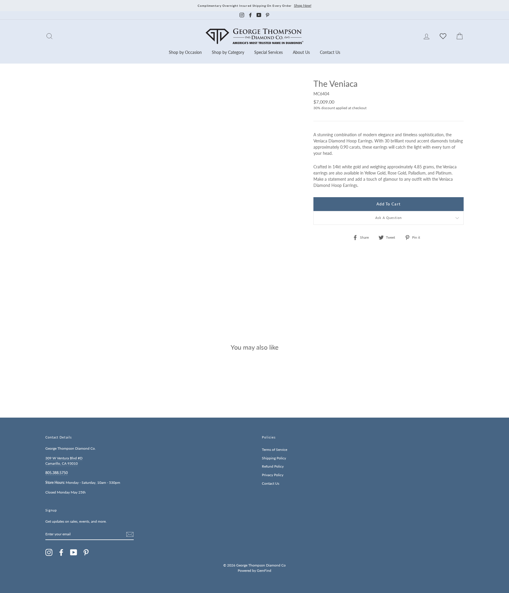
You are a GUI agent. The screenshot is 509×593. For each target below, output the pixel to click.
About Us (301, 52)
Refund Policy (273, 466)
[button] (458, 96)
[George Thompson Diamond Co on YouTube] (73, 552)
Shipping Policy (274, 458)
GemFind (264, 570)
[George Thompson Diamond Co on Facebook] (61, 552)
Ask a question (388, 218)
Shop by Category (228, 52)
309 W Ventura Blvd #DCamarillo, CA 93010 (63, 461)
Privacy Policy (272, 475)
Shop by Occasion (185, 52)
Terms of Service (274, 449)
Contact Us (330, 52)
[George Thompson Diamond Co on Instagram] (48, 552)
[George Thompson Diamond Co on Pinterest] (86, 552)
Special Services (268, 52)
